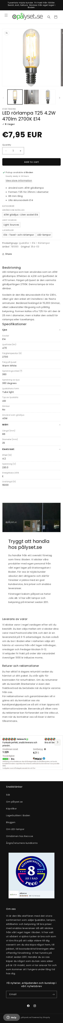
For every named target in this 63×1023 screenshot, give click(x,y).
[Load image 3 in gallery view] (47, 97)
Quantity (6, 144)
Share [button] (8, 254)
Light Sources (11, 224)
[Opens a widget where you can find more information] (11, 1017)
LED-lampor (44, 234)
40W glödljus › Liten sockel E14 (21, 214)
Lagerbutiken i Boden (18, 815)
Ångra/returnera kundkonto (22, 843)
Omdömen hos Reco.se (19, 836)
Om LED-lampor (15, 829)
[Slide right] (59, 97)
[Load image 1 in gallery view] (14, 97)
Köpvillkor (11, 808)
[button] (6, 15)
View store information (19, 180)
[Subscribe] (53, 994)
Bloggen (10, 822)
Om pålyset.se (14, 801)
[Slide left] (3, 97)
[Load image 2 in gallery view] (31, 97)
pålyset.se (26, 1017)
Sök (8, 794)
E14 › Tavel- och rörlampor (19, 234)
